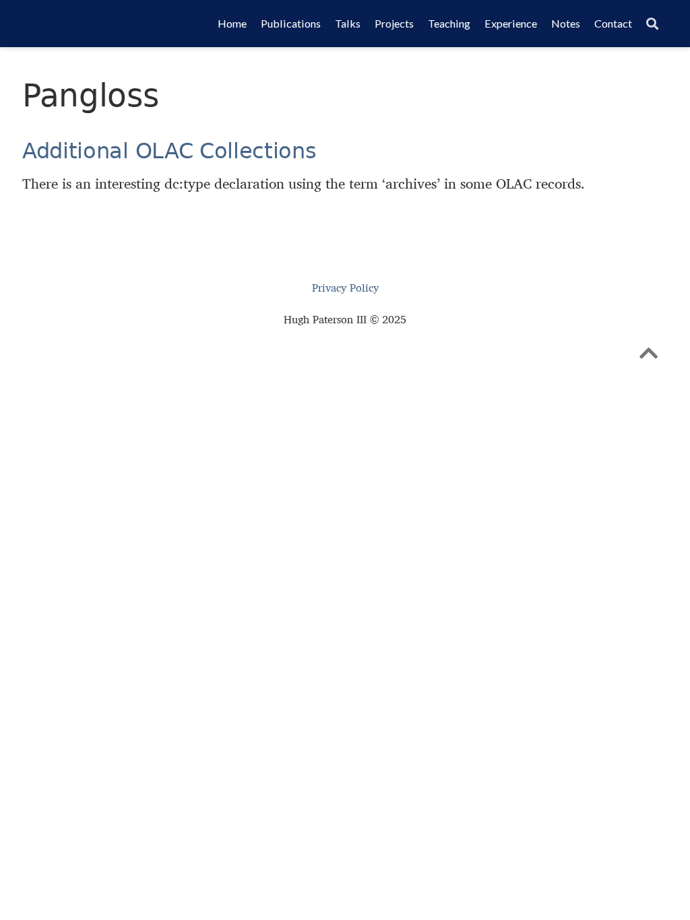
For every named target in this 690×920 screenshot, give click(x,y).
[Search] (652, 24)
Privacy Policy (345, 288)
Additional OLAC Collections (169, 151)
